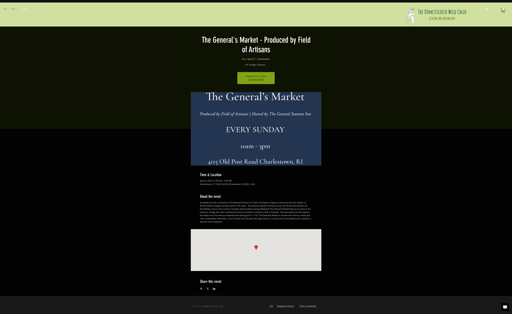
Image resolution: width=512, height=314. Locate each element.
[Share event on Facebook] (201, 289)
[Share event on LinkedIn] (214, 289)
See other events (256, 79)
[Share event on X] (207, 289)
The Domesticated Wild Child (442, 11)
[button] (5, 9)
